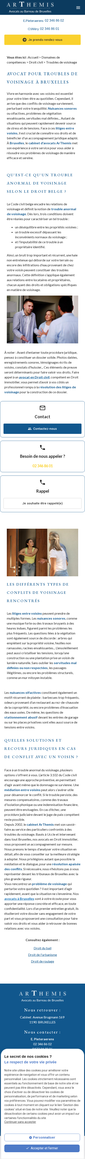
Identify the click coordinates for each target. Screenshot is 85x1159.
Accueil (33, 57)
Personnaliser (44, 1137)
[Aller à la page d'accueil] (30, 7)
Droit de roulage (42, 961)
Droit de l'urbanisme (42, 955)
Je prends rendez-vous (45, 40)
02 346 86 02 (54, 20)
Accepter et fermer (44, 1148)
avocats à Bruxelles (19, 899)
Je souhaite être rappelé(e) (42, 503)
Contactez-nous (42, 429)
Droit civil (36, 62)
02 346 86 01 (49, 29)
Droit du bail (42, 948)
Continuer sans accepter (20, 1122)
